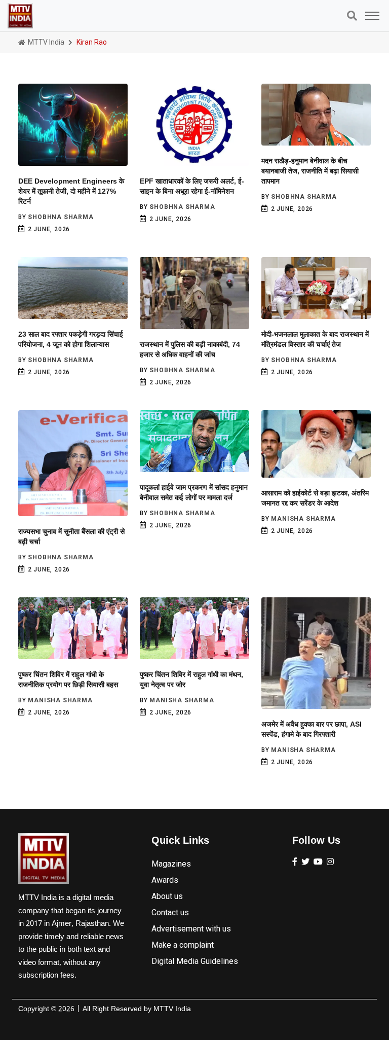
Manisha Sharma (303, 518)
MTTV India (45, 42)
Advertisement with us (191, 929)
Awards (164, 880)
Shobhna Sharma (60, 217)
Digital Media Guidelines (194, 961)
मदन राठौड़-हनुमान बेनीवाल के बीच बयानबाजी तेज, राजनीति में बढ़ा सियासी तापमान (310, 171)
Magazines (171, 864)
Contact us (170, 912)
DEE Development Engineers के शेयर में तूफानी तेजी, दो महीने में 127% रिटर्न (71, 191)
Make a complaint (182, 945)
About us (167, 896)
